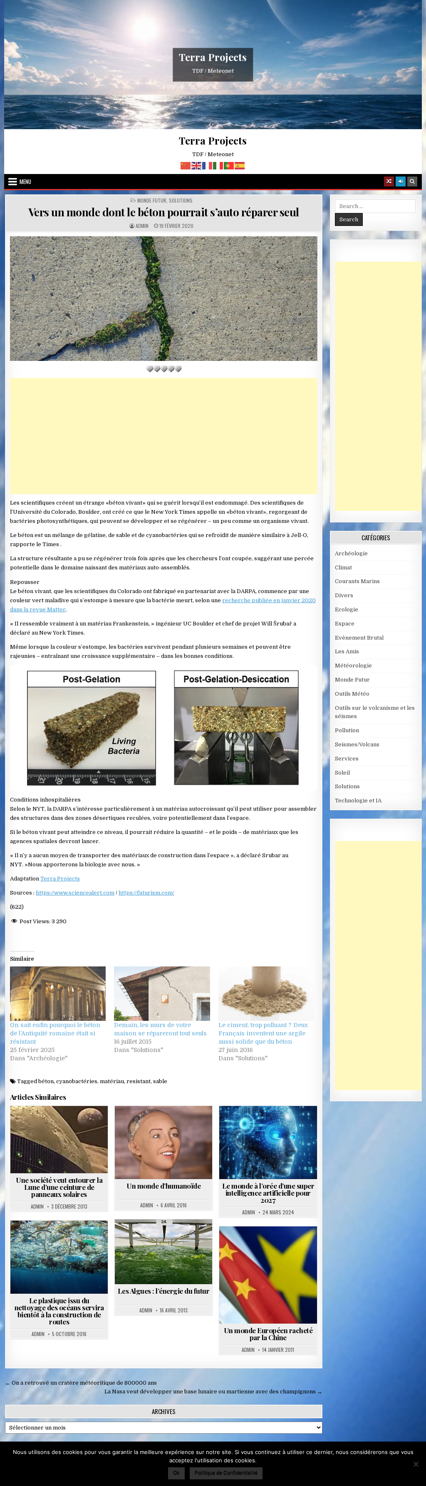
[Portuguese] (229, 165)
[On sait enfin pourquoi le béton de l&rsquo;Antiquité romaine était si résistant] (58, 993)
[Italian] (218, 165)
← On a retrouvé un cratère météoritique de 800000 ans (81, 1383)
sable (160, 1081)
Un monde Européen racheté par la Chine (268, 1334)
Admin (142, 225)
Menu (25, 181)
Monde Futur (151, 200)
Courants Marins (357, 581)
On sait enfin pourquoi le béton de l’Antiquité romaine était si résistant (55, 1033)
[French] (207, 165)
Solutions (181, 200)
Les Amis (347, 651)
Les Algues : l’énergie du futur (164, 1290)
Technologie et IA (271, 1134)
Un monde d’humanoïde (163, 1185)
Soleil (342, 773)
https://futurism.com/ (146, 893)
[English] (196, 165)
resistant (138, 1081)
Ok (176, 1472)
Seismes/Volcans (357, 744)
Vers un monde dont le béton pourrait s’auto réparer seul (163, 212)
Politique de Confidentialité (226, 1472)
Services (347, 758)
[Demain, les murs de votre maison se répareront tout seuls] (162, 993)
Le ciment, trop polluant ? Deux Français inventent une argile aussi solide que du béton (263, 1033)
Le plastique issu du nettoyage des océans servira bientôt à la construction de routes (59, 1311)
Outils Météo (352, 694)
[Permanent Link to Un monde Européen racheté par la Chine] (268, 1275)
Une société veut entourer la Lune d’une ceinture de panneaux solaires (59, 1187)
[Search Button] (412, 181)
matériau (112, 1081)
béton (46, 1081)
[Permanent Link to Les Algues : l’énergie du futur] (163, 1251)
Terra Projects (213, 57)
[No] (415, 1464)
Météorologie (353, 665)
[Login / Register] (401, 181)
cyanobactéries (76, 1081)
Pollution (43, 1240)
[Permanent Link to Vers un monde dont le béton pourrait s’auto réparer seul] (163, 298)
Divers (344, 595)
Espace (344, 623)
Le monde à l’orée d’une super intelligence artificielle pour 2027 (268, 1192)
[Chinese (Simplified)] (186, 165)
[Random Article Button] (389, 181)
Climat (343, 567)
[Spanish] (240, 165)
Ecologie (346, 609)
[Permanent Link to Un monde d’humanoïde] (163, 1142)
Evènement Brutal (359, 638)
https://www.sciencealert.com (75, 893)
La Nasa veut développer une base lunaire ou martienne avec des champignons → (213, 1391)
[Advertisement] (163, 436)
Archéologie (351, 553)
